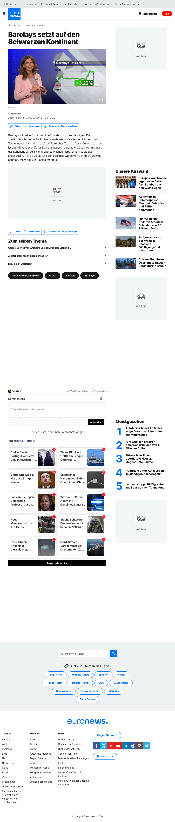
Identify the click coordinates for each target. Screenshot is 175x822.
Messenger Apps (39, 767)
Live (167, 13)
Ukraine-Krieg (80, 674)
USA (101, 682)
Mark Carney (87, 699)
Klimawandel (63, 690)
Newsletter (103, 756)
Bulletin (34, 744)
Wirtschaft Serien (34, 26)
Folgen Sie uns (38, 758)
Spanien (103, 674)
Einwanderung (90, 690)
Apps (33, 763)
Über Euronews (66, 739)
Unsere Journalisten (13, 786)
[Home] (9, 25)
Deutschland (120, 682)
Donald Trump (80, 682)
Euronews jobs (66, 767)
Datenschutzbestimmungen (73, 758)
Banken (70, 275)
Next (5, 758)
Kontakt (62, 763)
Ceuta (121, 674)
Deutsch (10, 4)
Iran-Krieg (56, 674)
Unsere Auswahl (132, 171)
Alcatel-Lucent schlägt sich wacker (28, 255)
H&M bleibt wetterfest (20, 263)
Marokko (114, 690)
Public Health (54, 682)
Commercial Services (70, 744)
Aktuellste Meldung (40, 753)
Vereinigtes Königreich (25, 275)
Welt (4, 744)
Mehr (61, 733)
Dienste (34, 733)
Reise (5, 767)
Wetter (33, 748)
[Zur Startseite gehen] (14, 14)
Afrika (52, 275)
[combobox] (134, 4)
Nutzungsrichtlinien (69, 748)
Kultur (5, 772)
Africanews (36, 777)
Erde (4, 753)
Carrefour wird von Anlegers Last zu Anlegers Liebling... (39, 247)
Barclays (90, 275)
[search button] (116, 4)
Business (18, 26)
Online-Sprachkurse (41, 781)
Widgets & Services (41, 772)
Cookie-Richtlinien (68, 753)
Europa (6, 739)
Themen (6, 733)
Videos (6, 777)
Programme (8, 781)
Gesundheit (8, 763)
